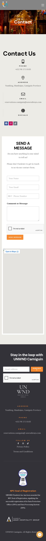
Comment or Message (17, 203)
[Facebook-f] (18, 443)
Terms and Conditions (23, 451)
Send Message (15, 237)
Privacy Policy (23, 446)
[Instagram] (11, 123)
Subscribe (37, 369)
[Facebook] (6, 123)
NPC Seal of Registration (23, 490)
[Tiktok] (15, 123)
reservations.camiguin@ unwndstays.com (22, 433)
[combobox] (10, 196)
